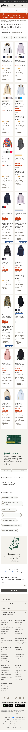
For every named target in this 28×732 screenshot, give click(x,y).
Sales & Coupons (19, 640)
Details (22, 579)
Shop (9, 6)
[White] (7, 57)
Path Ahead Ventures (21, 659)
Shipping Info (19, 633)
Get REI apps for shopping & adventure (14, 702)
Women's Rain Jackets (10, 509)
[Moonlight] (16, 57)
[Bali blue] (21, 98)
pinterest (16, 698)
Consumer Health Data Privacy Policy (14, 721)
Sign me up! (14, 590)
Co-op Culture (5, 670)
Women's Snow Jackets (6, 21)
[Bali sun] (11, 152)
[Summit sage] (9, 152)
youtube (19, 698)
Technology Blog (19, 676)
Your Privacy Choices (19, 717)
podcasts (23, 698)
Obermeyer (3, 20)
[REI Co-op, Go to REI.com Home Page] (3, 5)
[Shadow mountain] (19, 310)
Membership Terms (14, 725)
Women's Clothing (12, 20)
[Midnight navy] (4, 57)
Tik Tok (8, 698)
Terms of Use (6, 717)
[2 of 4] (20, 54)
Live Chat (4, 690)
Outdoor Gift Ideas (6, 640)
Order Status (18, 622)
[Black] (11, 57)
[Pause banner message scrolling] (26, 14)
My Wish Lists (5, 629)
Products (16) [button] (6, 32)
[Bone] (9, 57)
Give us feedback (10, 572)
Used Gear (4, 658)
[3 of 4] (7, 54)
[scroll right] (12, 57)
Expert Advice (19, 652)
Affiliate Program (6, 674)
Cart (21, 5)
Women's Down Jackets (10, 520)
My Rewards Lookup (7, 627)
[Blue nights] (3, 207)
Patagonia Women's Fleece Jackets (11, 503)
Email (2, 582)
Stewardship (18, 679)
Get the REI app (14, 561)
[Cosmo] (5, 207)
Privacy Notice (6, 719)
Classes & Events (19, 654)
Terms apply (19, 461)
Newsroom (18, 674)
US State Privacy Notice (19, 719)
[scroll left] (2, 57)
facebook (12, 698)
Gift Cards (4, 643)
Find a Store (4, 688)
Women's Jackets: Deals (10, 497)
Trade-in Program (6, 661)
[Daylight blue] (16, 98)
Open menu (25, 5)
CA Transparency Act (19, 723)
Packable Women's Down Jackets (12, 525)
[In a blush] (9, 98)
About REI (17, 667)
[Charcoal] (19, 98)
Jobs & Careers (5, 667)
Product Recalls (7, 723)
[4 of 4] (8, 54)
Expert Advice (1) (17, 32)
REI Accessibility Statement (14, 727)
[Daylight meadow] (4, 152)
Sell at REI (4, 672)
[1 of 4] (6, 54)
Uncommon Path (19, 656)
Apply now (7, 464)
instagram (4, 698)
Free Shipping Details (21, 643)
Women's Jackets (21, 20)
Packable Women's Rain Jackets (12, 515)
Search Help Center (6, 686)
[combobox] (14, 10)
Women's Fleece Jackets (10, 530)
